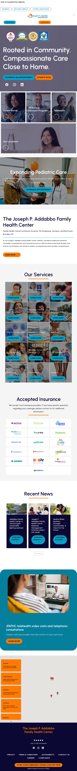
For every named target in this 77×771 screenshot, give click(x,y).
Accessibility (48, 755)
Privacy (11, 755)
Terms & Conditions (28, 755)
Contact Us (64, 755)
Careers (31, 758)
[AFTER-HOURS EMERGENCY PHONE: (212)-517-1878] (38, 767)
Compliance (44, 758)
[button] (74, 15)
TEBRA (47, 768)
